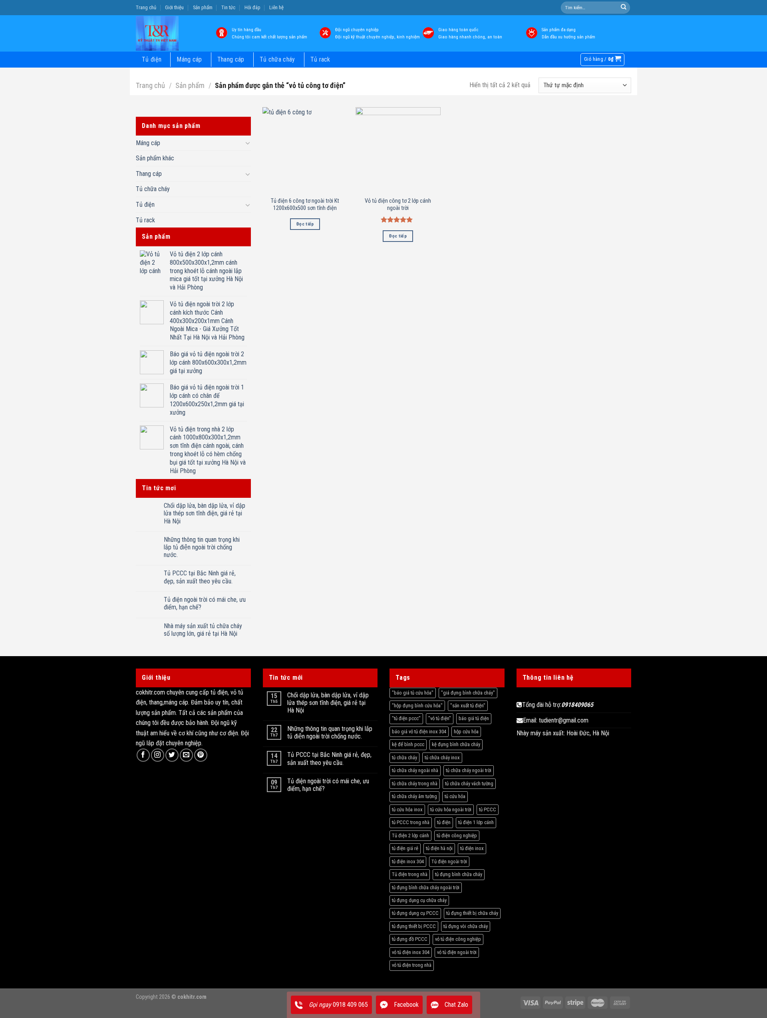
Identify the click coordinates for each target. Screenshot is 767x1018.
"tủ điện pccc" (406, 718)
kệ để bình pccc (408, 744)
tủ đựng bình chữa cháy (458, 874)
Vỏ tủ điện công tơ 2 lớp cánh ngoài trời (398, 205)
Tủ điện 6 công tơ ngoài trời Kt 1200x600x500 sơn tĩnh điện (305, 205)
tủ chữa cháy (404, 758)
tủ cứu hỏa (455, 796)
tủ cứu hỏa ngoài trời (450, 809)
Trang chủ (146, 7)
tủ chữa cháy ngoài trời (468, 770)
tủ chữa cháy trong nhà (414, 783)
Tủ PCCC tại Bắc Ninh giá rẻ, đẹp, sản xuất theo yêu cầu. (200, 577)
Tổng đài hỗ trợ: (557, 705)
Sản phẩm (203, 7)
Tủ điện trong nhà (409, 874)
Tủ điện (151, 59)
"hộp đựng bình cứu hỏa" (417, 706)
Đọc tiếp (305, 224)
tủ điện (444, 822)
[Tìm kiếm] (624, 8)
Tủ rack (320, 59)
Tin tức (228, 7)
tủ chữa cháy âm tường (414, 796)
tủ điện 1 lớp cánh (476, 822)
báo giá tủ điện (474, 718)
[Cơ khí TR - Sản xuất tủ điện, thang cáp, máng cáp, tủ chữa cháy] (169, 33)
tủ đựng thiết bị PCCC (414, 926)
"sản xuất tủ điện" (467, 706)
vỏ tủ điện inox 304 (410, 952)
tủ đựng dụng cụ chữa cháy (419, 900)
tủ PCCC (487, 809)
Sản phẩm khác (155, 158)
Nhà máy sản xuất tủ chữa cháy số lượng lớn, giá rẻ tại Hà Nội (203, 629)
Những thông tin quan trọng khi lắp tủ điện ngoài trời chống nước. (202, 547)
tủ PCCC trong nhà (410, 822)
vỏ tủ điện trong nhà (411, 965)
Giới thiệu (174, 7)
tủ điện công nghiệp (457, 835)
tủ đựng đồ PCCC (409, 939)
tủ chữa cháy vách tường (469, 783)
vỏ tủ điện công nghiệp (458, 939)
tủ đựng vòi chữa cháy (465, 926)
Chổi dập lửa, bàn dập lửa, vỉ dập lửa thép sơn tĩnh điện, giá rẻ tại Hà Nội (204, 513)
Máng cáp (189, 59)
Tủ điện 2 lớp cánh (410, 835)
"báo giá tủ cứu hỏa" (412, 693)
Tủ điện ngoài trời (449, 861)
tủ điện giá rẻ (405, 848)
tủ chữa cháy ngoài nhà (415, 770)
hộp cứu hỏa (466, 732)
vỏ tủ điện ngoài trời (457, 952)
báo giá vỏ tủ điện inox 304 (419, 732)
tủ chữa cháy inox (442, 758)
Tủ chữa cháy (277, 59)
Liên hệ (276, 7)
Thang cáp (230, 59)
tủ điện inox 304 (408, 861)
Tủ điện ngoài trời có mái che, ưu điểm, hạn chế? (205, 603)
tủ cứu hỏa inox (407, 809)
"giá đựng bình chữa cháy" (468, 693)
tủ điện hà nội (439, 848)
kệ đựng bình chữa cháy (456, 744)
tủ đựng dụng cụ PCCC (415, 913)
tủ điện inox (472, 848)
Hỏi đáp (252, 7)
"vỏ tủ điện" (439, 718)
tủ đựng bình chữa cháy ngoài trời (425, 887)
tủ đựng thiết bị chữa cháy (472, 913)
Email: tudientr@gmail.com (555, 720)
